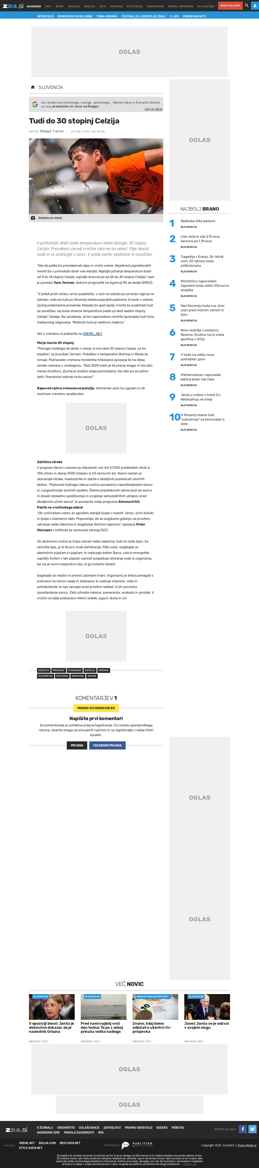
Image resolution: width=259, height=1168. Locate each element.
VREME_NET (92, 334)
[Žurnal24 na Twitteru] (252, 1129)
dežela (90, 670)
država (104, 670)
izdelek (43, 670)
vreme (92, 676)
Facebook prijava (107, 745)
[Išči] (247, 6)
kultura (62, 676)
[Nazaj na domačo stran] (32, 87)
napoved (78, 676)
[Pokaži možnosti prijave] (255, 6)
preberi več (96, 708)
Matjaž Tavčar (52, 131)
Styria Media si (246, 1145)
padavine (74, 670)
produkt (59, 670)
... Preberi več (189, 1164)
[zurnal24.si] (13, 5)
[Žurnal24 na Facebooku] (243, 1129)
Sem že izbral (153, 109)
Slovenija (51, 87)
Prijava (77, 745)
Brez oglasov (230, 5)
